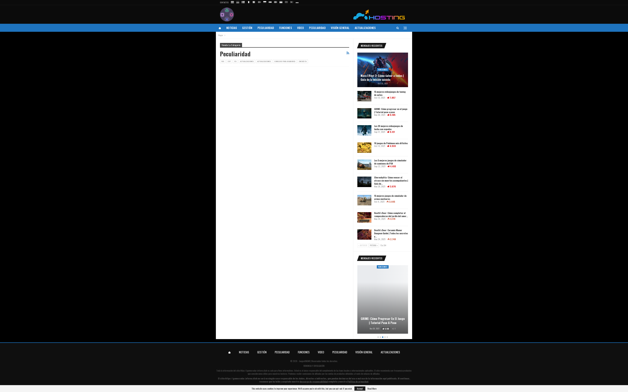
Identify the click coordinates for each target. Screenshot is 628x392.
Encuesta (302, 61)
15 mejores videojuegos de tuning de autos (390, 93)
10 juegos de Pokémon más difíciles (391, 143)
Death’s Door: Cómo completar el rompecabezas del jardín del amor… (391, 214)
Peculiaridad (266, 28)
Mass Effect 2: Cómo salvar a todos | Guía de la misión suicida (382, 78)
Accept (360, 388)
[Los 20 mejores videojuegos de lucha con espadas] (364, 130)
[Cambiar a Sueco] (275, 1)
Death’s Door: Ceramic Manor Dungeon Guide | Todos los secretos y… (391, 233)
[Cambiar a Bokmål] (259, 1)
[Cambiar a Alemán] (297, 1)
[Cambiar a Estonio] (237, 1)
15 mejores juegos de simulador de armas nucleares (390, 197)
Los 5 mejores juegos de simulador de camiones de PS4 (390, 162)
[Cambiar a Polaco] (264, 1)
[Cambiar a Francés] (248, 1)
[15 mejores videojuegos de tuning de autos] (364, 96)
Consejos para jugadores (284, 61)
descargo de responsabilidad (314, 381)
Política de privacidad (357, 381)
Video (300, 28)
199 (222, 61)
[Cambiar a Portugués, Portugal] (291, 1)
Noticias (231, 28)
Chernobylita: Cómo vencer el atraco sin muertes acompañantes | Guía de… (391, 180)
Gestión (247, 28)
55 (235, 61)
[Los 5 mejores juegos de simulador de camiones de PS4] (364, 165)
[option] (382, 300)
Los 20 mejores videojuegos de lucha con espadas (388, 127)
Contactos (224, 2)
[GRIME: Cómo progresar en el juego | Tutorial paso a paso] (364, 113)
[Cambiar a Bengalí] (286, 1)
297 (229, 61)
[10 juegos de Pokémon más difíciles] (364, 147)
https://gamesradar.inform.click (253, 370)
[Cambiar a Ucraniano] (280, 1)
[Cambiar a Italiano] (254, 1)
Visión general (340, 28)
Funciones (285, 28)
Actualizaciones (365, 28)
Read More (371, 388)
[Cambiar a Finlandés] (243, 1)
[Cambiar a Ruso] (232, 1)
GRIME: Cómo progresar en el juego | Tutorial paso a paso (390, 110)
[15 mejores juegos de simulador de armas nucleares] (364, 200)
